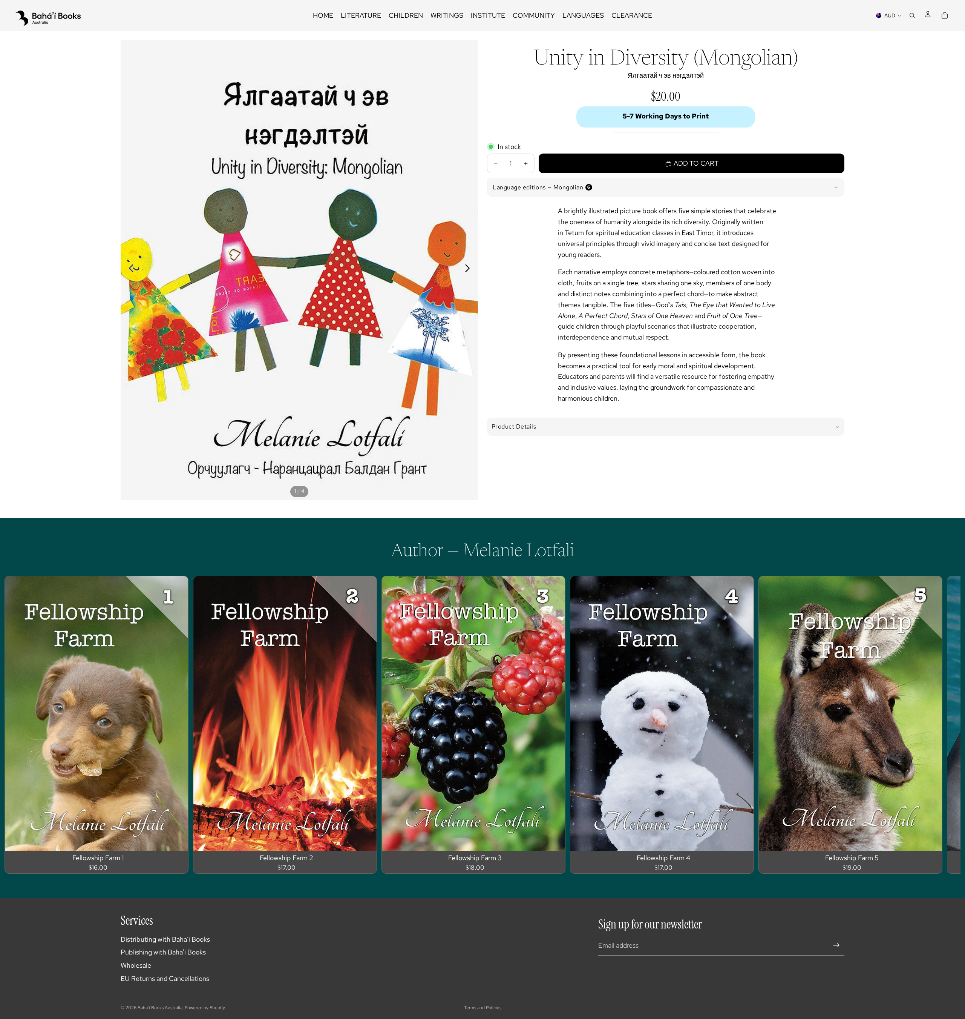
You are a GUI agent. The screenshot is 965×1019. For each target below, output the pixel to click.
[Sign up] (836, 945)
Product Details (514, 426)
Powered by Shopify (205, 1008)
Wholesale (136, 965)
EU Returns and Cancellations (165, 978)
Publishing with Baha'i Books (163, 952)
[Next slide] (469, 269)
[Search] (912, 15)
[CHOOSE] (176, 839)
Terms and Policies (482, 1008)
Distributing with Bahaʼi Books (165, 939)
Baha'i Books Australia (160, 1008)
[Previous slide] (129, 269)
